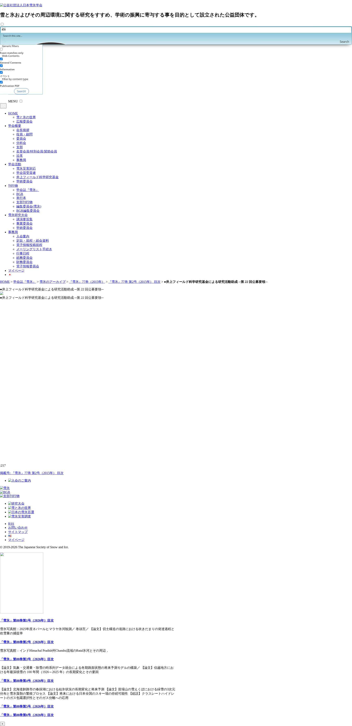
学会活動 (14, 164)
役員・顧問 (24, 134)
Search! (21, 91)
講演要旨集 (24, 219)
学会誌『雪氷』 (27, 190)
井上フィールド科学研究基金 (37, 177)
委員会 (21, 138)
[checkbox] (20, 51)
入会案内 (22, 236)
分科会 (21, 143)
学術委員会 (24, 181)
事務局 (21, 160)
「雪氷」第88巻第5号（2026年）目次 (27, 706)
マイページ (16, 270)
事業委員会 (24, 223)
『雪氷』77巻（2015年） (87, 281)
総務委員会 (24, 257)
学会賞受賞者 (26, 173)
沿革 (19, 155)
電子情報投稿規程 (29, 245)
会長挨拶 (22, 130)
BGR (19, 194)
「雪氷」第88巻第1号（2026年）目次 (27, 620)
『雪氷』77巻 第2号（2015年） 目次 (134, 281)
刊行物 (13, 185)
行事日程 (22, 253)
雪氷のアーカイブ (53, 281)
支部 (19, 147)
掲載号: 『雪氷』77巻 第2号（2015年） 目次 (32, 473)
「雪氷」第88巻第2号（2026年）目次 (27, 642)
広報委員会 (24, 121)
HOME (13, 113)
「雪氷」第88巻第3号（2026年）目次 (27, 659)
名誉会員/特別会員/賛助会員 (36, 151)
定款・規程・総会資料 (32, 240)
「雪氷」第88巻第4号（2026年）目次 (27, 680)
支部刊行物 (24, 202)
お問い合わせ (18, 527)
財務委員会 (24, 262)
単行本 (21, 198)
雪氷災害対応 (26, 168)
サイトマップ (18, 532)
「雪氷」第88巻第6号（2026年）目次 (27, 715)
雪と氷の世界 (26, 117)
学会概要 (14, 125)
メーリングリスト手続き (34, 249)
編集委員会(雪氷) (28, 206)
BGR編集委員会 (28, 210)
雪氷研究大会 (18, 215)
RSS (11, 523)
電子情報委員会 (27, 266)
